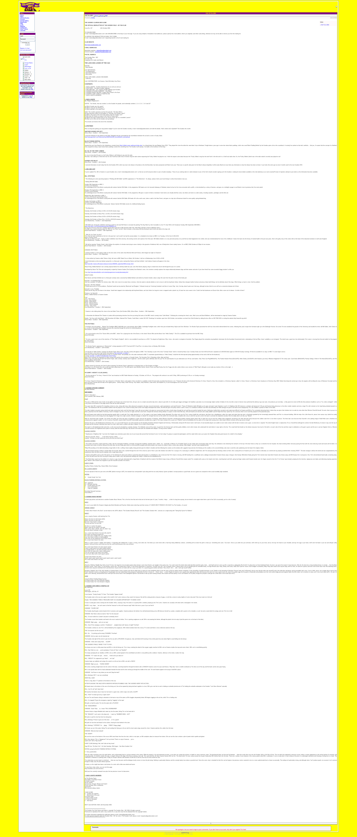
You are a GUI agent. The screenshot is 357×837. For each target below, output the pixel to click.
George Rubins (29, 63)
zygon (26, 64)
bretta (93, 18)
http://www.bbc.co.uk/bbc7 (121, 353)
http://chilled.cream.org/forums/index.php (131, 145)
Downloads (23, 22)
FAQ (21, 23)
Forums (22, 19)
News (21, 16)
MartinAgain (28, 66)
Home (22, 15)
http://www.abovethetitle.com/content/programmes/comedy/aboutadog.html (108, 272)
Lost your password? (25, 50)
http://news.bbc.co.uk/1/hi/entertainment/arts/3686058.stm (100, 226)
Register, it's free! (25, 48)
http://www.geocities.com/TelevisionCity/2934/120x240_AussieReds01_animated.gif (107, 137)
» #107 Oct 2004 (324, 25)
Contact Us (23, 27)
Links (22, 25)
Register (22, 26)
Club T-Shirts (24, 29)
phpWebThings (185, 832)
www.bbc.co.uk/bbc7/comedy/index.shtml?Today (103, 356)
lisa (26, 60)
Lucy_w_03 (28, 68)
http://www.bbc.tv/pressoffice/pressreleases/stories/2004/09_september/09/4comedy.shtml (109, 264)
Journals (22, 30)
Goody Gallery (24, 20)
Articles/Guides (24, 18)
